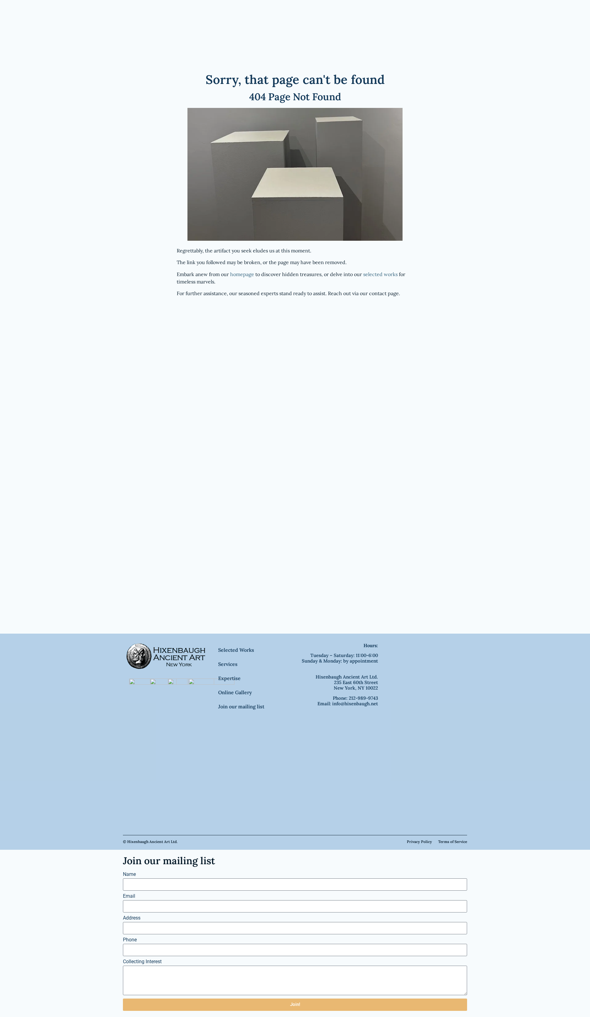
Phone (130, 940)
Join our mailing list (241, 706)
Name (129, 874)
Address (131, 918)
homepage (242, 274)
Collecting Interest (142, 961)
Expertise (229, 678)
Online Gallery (235, 692)
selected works (380, 274)
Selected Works (236, 650)
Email (129, 896)
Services (228, 664)
